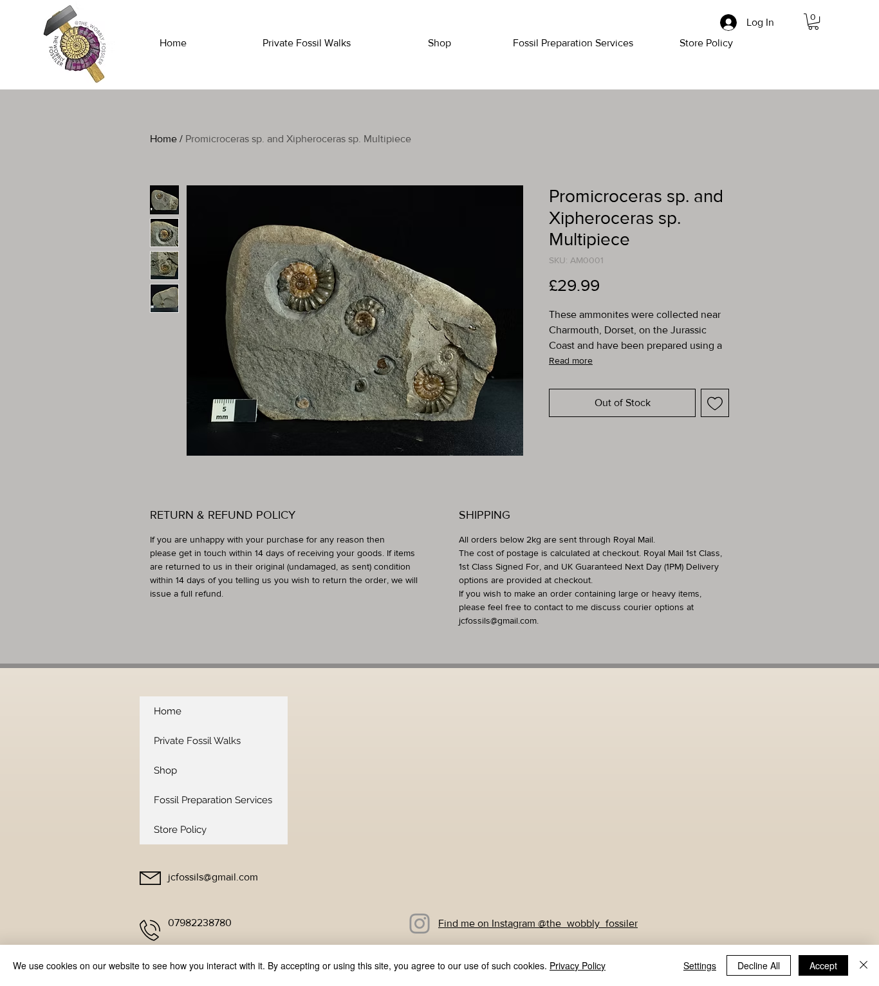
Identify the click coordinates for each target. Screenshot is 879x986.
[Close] (863, 965)
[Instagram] (419, 923)
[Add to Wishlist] (715, 403)
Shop (165, 770)
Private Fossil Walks (197, 741)
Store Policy (180, 829)
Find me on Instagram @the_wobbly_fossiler (538, 923)
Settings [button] (699, 965)
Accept (823, 965)
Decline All (758, 965)
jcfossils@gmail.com (213, 876)
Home (163, 138)
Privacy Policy (578, 965)
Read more (571, 360)
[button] (813, 22)
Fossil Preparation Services (213, 800)
